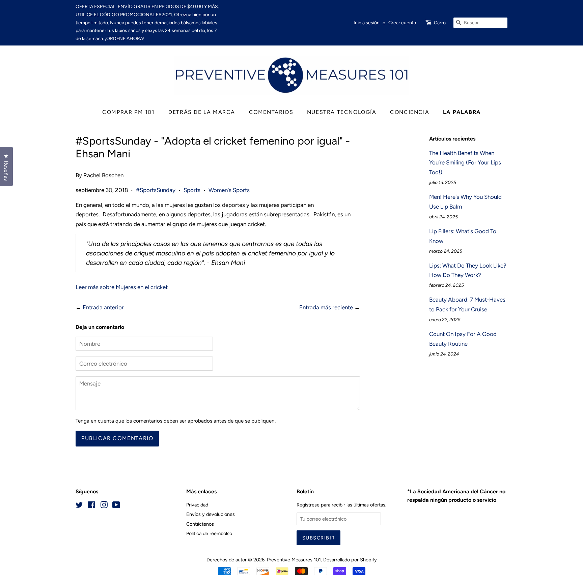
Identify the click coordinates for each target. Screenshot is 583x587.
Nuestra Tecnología (342, 112)
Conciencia (409, 112)
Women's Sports (229, 190)
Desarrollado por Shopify (350, 560)
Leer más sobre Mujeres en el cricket (122, 287)
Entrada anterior (103, 307)
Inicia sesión (367, 23)
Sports (192, 190)
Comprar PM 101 (128, 112)
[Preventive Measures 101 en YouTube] (116, 506)
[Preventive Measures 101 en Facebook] (91, 506)
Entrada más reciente (326, 307)
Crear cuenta (402, 23)
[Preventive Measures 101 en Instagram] (104, 506)
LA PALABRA (462, 112)
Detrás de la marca (201, 112)
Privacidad (197, 505)
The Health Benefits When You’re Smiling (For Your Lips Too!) (465, 163)
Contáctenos (200, 524)
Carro (440, 23)
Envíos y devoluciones (210, 514)
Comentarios (271, 112)
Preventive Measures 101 (294, 560)
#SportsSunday (155, 190)
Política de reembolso (209, 533)
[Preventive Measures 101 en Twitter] (79, 506)
